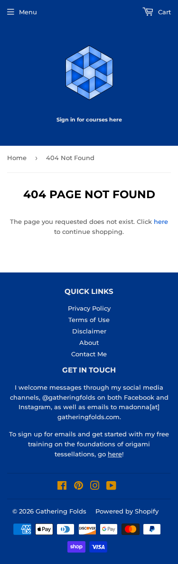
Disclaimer (89, 331)
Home (17, 157)
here (161, 221)
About (89, 342)
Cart (163, 12)
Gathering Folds (61, 511)
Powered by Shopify (127, 511)
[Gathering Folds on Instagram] (95, 487)
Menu (28, 12)
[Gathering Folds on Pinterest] (79, 487)
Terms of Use (89, 319)
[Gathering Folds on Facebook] (62, 487)
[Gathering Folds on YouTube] (111, 487)
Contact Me (89, 354)
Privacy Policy (89, 308)
